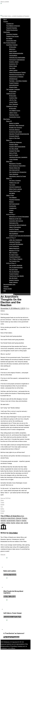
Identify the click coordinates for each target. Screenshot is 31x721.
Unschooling (12, 206)
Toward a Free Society (12, 36)
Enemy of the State (14, 138)
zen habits (12, 193)
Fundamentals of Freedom (16, 231)
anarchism (11, 518)
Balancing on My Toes (15, 218)
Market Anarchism (14, 248)
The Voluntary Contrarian (13, 89)
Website (3, 554)
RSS (4, 291)
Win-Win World (13, 278)
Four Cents (12, 68)
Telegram (6, 286)
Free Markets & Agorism (13, 26)
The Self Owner (13, 269)
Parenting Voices (14, 115)
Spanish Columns (14, 280)
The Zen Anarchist (14, 272)
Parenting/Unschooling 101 (16, 74)
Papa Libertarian (13, 174)
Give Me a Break (13, 149)
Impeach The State (14, 151)
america (4, 518)
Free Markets (13, 197)
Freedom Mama (13, 144)
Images (11, 210)
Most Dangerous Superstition (17, 165)
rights (8, 523)
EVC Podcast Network (9, 43)
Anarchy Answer (9, 575)
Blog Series (6, 119)
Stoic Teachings (13, 104)
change (18, 518)
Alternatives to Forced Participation (19, 216)
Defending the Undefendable (17, 57)
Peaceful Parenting (11, 28)
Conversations (13, 55)
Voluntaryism (10, 23)
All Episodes (12, 47)
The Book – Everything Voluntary (18, 81)
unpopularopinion (14, 85)
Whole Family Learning (15, 189)
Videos (11, 212)
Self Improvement (14, 204)
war (21, 523)
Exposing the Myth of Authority (17, 225)
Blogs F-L (9, 140)
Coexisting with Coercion (16, 221)
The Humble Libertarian (15, 265)
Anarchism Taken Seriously (16, 125)
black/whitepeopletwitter (16, 53)
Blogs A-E (9, 121)
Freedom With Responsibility (17, 146)
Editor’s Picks (10, 195)
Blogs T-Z (9, 178)
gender (3, 520)
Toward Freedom (14, 83)
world (26, 523)
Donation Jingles (14, 62)
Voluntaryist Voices (11, 106)
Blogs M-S (9, 161)
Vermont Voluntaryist (15, 187)
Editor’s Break (13, 66)
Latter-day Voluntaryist (15, 240)
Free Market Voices (14, 110)
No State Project (13, 255)
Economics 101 (13, 64)
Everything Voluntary (12, 34)
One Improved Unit (14, 170)
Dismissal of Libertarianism (17, 59)
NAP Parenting (13, 252)
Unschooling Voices (14, 117)
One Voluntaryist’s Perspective (17, 172)
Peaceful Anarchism (14, 257)
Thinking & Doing (11, 93)
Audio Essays (13, 51)
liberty (18, 520)
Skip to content (5, 1)
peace (3, 523)
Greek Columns (13, 282)
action (21, 516)
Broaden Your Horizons (15, 127)
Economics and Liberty (15, 132)
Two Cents (12, 185)
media (23, 520)
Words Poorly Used (14, 191)
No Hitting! (9, 38)
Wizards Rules (13, 87)
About (5, 19)
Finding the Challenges (15, 142)
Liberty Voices (13, 112)
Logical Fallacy (13, 102)
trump (13, 523)
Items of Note (13, 153)
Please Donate (7, 288)
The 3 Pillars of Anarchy (15, 259)
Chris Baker (13, 533)
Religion (11, 202)
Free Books (6, 32)
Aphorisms (12, 49)
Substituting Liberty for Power (17, 176)
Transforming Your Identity (16, 276)
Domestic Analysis (14, 129)
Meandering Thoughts (15, 163)
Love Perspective (14, 246)
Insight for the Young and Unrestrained (19, 235)
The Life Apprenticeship (15, 267)
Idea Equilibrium (13, 233)
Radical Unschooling (11, 30)
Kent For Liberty (13, 155)
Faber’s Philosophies (15, 227)
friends (24, 518)
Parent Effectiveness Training (17, 72)
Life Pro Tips (12, 100)
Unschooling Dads (11, 40)
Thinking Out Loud (14, 182)
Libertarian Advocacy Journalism (18, 157)
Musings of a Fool (14, 250)
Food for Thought (14, 229)
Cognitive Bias (13, 98)
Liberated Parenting (14, 242)
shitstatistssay (13, 79)
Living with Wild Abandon (16, 244)
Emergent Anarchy (14, 136)
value (18, 523)
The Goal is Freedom (15, 180)
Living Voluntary (13, 159)
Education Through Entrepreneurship (19, 134)
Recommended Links (9, 284)
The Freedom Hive (14, 261)
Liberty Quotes (13, 70)
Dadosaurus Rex (13, 223)
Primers (5, 21)
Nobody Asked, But (14, 168)
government (10, 520)
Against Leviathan (14, 123)
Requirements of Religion (16, 76)
